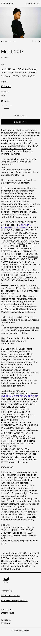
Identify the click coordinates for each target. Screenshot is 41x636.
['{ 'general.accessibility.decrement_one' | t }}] (2, 106)
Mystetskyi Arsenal (10, 312)
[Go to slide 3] (6, 41)
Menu (29, 3)
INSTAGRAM (12, 259)
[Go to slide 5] (10, 41)
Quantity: (5, 101)
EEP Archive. (7, 3)
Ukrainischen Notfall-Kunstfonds (18, 297)
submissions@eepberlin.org (14, 600)
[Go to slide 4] (8, 41)
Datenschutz (7, 612)
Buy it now (19, 122)
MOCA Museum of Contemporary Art (20, 147)
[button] (36, 3)
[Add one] (11, 106)
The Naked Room (24, 309)
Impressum (6, 609)
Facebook (6, 620)
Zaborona (6, 151)
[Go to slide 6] (12, 41)
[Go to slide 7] (14, 41)
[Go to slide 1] (1, 41)
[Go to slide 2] (3, 41)
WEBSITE (33, 256)
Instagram (6, 623)
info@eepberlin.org (24, 280)
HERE (22, 243)
